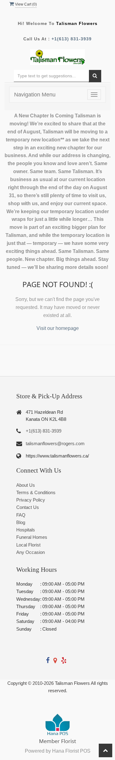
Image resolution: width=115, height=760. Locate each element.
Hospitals (25, 529)
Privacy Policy (30, 499)
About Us (25, 485)
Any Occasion (30, 552)
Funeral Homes (31, 537)
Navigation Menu (35, 94)
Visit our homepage (57, 328)
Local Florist (28, 544)
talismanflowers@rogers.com (55, 443)
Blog (20, 522)
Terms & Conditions (36, 492)
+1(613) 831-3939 (72, 38)
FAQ (20, 515)
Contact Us (27, 507)
